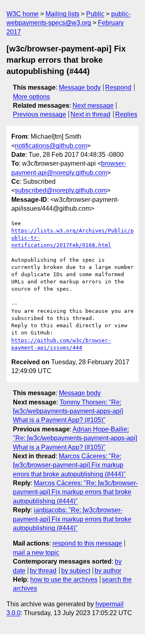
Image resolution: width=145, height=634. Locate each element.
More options (31, 96)
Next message (93, 105)
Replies (126, 114)
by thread (43, 570)
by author (108, 570)
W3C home (22, 13)
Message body (80, 87)
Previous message (39, 114)
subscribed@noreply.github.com (61, 190)
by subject (75, 570)
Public (95, 13)
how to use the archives (63, 579)
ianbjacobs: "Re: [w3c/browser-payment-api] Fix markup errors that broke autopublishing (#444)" (72, 519)
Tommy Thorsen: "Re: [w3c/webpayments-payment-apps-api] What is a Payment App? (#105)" (68, 411)
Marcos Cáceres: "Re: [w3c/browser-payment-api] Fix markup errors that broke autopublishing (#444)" (69, 465)
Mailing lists (62, 13)
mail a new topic (36, 552)
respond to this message (87, 543)
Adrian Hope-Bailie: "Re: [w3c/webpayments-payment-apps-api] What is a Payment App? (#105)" (75, 438)
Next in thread (90, 114)
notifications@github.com (51, 145)
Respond (118, 87)
